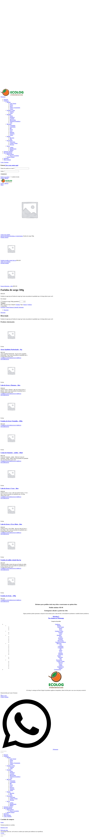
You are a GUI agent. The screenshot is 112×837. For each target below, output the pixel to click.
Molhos (60, 668)
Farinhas (21, 236)
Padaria (59, 655)
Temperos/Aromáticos (60, 642)
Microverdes (61, 640)
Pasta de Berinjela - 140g (7, 286)
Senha (2, 171)
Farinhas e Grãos (15, 236)
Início (2, 236)
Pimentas (60, 653)
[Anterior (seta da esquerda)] (1, 752)
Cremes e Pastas (60, 661)
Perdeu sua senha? (5, 177)
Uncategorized (57, 669)
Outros (60, 650)
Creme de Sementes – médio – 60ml (12, 452)
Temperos (60, 654)
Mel (61, 649)
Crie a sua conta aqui (11, 165)
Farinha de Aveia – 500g (8, 596)
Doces (60, 664)
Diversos (60, 662)
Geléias (60, 665)
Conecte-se (3, 174)
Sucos (60, 629)
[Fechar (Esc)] (1, 834)
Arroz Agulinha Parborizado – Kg (11, 349)
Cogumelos (60, 646)
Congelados (60, 647)
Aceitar (2, 833)
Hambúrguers (60, 666)
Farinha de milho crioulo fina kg (8, 260)
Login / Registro (8, 816)
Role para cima (4, 830)
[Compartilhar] (2, 834)
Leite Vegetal (60, 627)
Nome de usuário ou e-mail (8, 168)
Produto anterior (4, 237)
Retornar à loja (4, 827)
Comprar (3, 303)
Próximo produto (5, 263)
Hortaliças (60, 638)
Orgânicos (8, 236)
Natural (25, 304)
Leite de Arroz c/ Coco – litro (10, 488)
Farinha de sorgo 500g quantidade (10, 301)
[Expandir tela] (3, 834)
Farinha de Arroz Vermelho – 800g (11, 421)
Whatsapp (3, 96)
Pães (61, 658)
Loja (4, 236)
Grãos (60, 634)
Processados (59, 660)
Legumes (60, 639)
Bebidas (59, 625)
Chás (60, 645)
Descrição (6, 310)
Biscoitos (60, 657)
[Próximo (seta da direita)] (2, 752)
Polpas (60, 628)
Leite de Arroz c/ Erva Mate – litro (11, 524)
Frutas (60, 636)
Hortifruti (59, 635)
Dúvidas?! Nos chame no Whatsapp (56, 617)
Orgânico (29, 304)
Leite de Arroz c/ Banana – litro (10, 385)
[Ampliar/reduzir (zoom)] (4, 834)
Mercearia (59, 643)
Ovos (60, 651)
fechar (2, 822)
